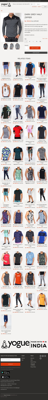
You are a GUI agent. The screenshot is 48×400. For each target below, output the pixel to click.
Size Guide (44, 38)
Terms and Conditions (33, 364)
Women (34, 6)
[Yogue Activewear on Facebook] (43, 356)
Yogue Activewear (7, 395)
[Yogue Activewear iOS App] (6, 378)
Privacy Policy (33, 366)
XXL (40, 41)
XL (36, 41)
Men (39, 6)
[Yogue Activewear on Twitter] (41, 356)
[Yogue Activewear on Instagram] (45, 356)
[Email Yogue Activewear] (41, 358)
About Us (32, 358)
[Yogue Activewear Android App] (6, 374)
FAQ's (32, 360)
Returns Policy (33, 362)
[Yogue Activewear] (6, 5)
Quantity (26, 45)
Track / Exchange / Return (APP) (21, 4)
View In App (36, 52)
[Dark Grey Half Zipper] (12, 27)
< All (1, 10)
